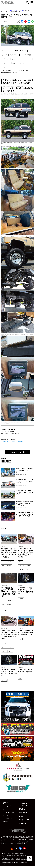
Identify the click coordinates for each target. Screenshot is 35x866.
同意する (30, 858)
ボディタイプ (19, 10)
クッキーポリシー (10, 858)
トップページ (4, 10)
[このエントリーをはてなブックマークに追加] (29, 21)
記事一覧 (12, 10)
